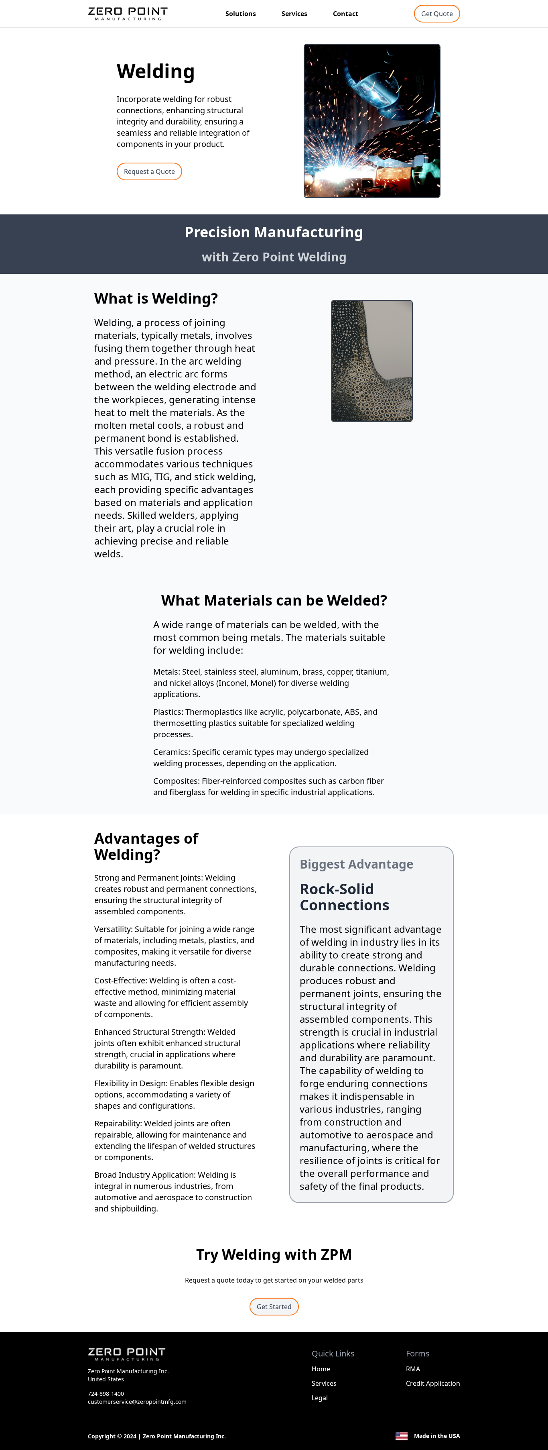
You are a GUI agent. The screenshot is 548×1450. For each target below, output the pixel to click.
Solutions (240, 13)
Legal (320, 1397)
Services (294, 13)
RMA (413, 1368)
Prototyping (251, 30)
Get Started (274, 1306)
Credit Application (433, 1383)
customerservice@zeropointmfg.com (137, 1401)
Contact (345, 13)
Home (321, 1368)
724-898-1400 (106, 1393)
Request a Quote (149, 171)
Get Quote (437, 13)
